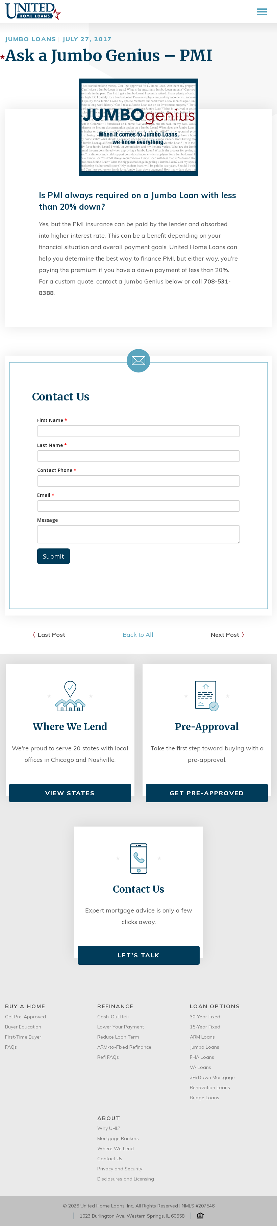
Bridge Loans (204, 1098)
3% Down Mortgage (212, 1077)
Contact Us (109, 1159)
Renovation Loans (210, 1087)
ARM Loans (202, 1037)
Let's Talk (138, 955)
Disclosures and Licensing (125, 1179)
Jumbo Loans (204, 1047)
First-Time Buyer (23, 1037)
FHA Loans (202, 1057)
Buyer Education (23, 1027)
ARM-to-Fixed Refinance (124, 1047)
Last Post (51, 634)
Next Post (225, 634)
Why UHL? (108, 1128)
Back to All (138, 634)
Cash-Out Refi (113, 1017)
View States (70, 793)
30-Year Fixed (205, 1017)
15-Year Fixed (205, 1027)
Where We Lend (115, 1148)
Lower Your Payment (120, 1027)
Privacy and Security (119, 1169)
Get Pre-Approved (207, 793)
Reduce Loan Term (118, 1037)
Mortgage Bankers (118, 1138)
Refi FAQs (108, 1057)
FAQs (11, 1047)
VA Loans (200, 1067)
